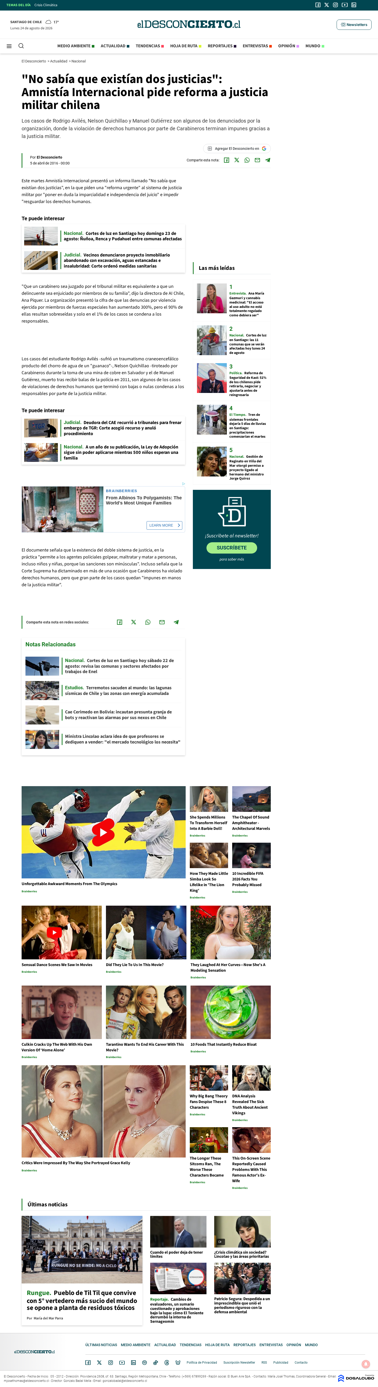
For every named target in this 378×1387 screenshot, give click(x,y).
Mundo (312, 46)
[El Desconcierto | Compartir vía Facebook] (226, 160)
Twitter (99, 1363)
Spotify (144, 1362)
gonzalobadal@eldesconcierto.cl (125, 1381)
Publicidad (280, 1362)
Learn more (161, 525)
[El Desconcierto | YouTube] (345, 5)
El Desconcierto (34, 61)
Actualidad (113, 46)
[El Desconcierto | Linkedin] (354, 5)
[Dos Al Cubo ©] (356, 1380)
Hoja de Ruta (183, 46)
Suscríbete (232, 548)
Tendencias (148, 46)
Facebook (88, 1362)
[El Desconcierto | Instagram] (335, 5)
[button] (354, 25)
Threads (167, 1363)
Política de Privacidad (202, 1362)
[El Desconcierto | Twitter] (326, 5)
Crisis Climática (45, 5)
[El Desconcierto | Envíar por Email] (257, 160)
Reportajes (220, 46)
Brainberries (121, 491)
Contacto (301, 1362)
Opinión (286, 46)
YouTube (121, 1363)
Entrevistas (255, 46)
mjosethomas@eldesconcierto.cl (26, 1381)
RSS (264, 1362)
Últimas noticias (101, 1345)
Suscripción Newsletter (239, 1362)
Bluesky (178, 1362)
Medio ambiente (74, 46)
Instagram (110, 1362)
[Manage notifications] (366, 1364)
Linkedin (133, 1362)
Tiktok (155, 1362)
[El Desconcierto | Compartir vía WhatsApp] (247, 160)
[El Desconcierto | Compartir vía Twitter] (237, 160)
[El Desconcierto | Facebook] (318, 5)
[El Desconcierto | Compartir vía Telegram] (268, 160)
